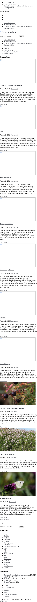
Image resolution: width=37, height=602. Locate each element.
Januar (6, 548)
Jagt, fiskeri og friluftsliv (11, 52)
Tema (5, 564)
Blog (5, 592)
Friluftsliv (7, 545)
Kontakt (6, 591)
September (7, 562)
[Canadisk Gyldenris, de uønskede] (18, 82)
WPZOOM (3, 601)
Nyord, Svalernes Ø (6, 224)
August (6, 537)
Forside (6, 48)
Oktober (6, 560)
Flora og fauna (8, 50)
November (7, 559)
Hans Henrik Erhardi (10, 594)
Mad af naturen (8, 54)
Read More (3, 104)
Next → (8, 519)
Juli (5, 550)
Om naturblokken (9, 2)
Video (6, 567)
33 (5, 519)
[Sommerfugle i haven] (18, 266)
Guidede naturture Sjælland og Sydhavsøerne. (18, 6)
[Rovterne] (18, 314)
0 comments (14, 89)
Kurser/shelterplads (10, 4)
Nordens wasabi (5, 178)
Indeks (6, 589)
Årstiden (6, 536)
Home (6, 585)
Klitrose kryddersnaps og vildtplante (12, 408)
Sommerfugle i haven (7, 270)
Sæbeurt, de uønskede (7, 454)
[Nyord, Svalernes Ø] (18, 220)
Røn (1, 131)
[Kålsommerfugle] (18, 495)
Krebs (6, 580)
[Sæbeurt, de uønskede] (18, 451)
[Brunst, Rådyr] (18, 360)
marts (5, 557)
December (7, 539)
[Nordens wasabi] (18, 174)
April (5, 534)
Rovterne (3, 318)
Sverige (6, 582)
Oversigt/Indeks (9, 8)
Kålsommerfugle (5, 498)
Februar (6, 541)
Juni (5, 552)
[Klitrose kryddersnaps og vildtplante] (18, 405)
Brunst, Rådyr (5, 364)
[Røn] (18, 128)
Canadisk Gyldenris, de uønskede (11, 85)
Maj (5, 555)
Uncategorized (8, 566)
